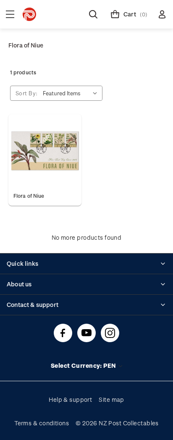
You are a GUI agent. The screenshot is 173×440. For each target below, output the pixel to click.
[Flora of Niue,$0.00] (45, 150)
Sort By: (27, 93)
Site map (111, 399)
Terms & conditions (41, 423)
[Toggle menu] (10, 14)
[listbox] (72, 93)
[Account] (162, 14)
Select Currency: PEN (84, 365)
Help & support (70, 399)
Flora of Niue (28, 196)
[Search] (93, 14)
